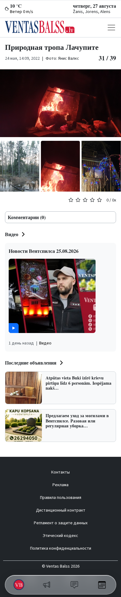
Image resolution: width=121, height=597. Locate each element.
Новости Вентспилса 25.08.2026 (43, 250)
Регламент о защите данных (60, 523)
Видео (11, 234)
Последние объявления (30, 362)
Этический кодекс (60, 536)
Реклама (60, 485)
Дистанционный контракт (60, 510)
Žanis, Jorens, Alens (91, 12)
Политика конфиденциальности (60, 548)
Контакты (60, 472)
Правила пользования (60, 498)
